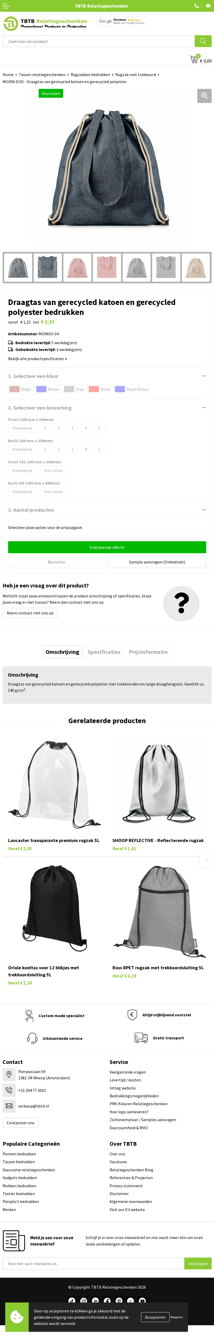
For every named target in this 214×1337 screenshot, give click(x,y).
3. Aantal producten (31, 509)
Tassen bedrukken (19, 1161)
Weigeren (176, 1317)
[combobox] (99, 41)
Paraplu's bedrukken (21, 1201)
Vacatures (118, 1161)
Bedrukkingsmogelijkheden (134, 1095)
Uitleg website (123, 1088)
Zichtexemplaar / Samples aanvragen (143, 1119)
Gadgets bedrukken (20, 1177)
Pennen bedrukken (19, 1153)
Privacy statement (126, 1185)
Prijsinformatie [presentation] (148, 651)
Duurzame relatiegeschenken (29, 1169)
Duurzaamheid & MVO (129, 1127)
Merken (9, 1209)
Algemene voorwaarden (131, 1201)
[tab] (62, 651)
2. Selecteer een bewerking (40, 407)
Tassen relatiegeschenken (42, 74)
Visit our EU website (127, 1209)
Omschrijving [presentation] (62, 651)
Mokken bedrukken (19, 1185)
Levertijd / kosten (125, 1079)
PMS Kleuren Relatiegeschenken (139, 1103)
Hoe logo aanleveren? (129, 1111)
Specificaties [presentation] (104, 651)
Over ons (117, 1153)
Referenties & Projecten (131, 1177)
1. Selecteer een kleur (33, 376)
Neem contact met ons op (30, 612)
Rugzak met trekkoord (135, 74)
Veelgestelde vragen (128, 1072)
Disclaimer (119, 1193)
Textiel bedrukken (19, 1193)
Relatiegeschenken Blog (131, 1169)
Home (8, 74)
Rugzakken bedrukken (90, 74)
